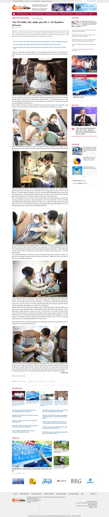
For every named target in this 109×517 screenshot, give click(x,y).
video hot (15, 438)
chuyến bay (51, 381)
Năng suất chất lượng (32, 515)
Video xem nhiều (80, 75)
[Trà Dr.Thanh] (25, 481)
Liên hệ (27, 1)
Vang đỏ (80, 183)
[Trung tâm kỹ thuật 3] (83, 481)
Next (95, 475)
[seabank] (54, 481)
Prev (93, 475)
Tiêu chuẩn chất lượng (42, 515)
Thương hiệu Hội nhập (81, 14)
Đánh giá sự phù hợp (66, 515)
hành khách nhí (42, 381)
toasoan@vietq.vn (48, 1)
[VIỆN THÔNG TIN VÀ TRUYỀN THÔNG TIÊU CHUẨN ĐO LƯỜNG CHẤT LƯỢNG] (40, 481)
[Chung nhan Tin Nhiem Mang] (54, 505)
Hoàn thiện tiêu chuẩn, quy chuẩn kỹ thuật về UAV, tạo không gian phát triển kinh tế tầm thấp (40, 5)
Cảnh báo (75, 18)
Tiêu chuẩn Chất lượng (37, 14)
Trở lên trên (93, 493)
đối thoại (75, 105)
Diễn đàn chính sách (23, 14)
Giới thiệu (91, 507)
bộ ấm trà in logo (77, 180)
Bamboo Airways (32, 381)
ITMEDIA (79, 515)
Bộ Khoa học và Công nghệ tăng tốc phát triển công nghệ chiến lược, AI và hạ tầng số (39, 9)
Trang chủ (15, 493)
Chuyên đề (75, 144)
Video (90, 14)
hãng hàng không (21, 381)
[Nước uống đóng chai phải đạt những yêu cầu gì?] (32, 454)
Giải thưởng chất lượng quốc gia (55, 515)
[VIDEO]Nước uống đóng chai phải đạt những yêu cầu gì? (32, 470)
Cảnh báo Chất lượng (52, 14)
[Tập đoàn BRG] (69, 481)
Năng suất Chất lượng (66, 14)
